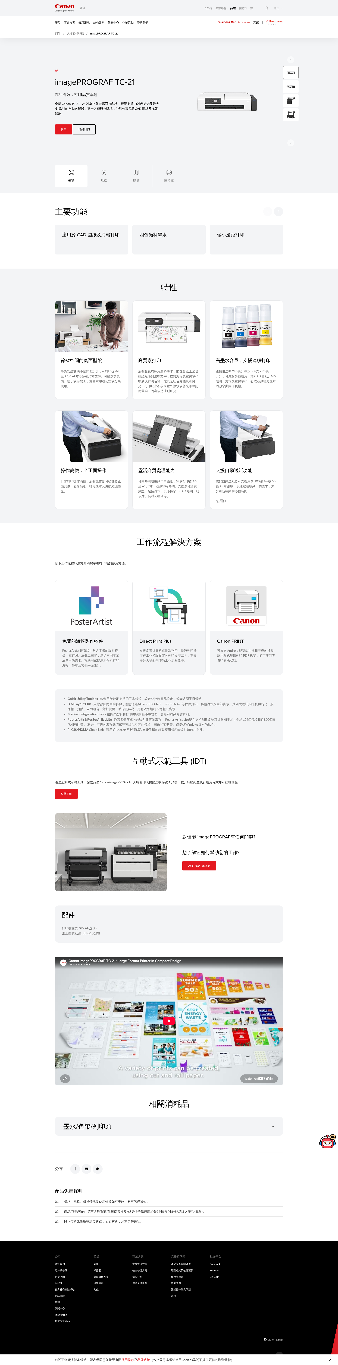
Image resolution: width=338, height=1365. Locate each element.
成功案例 (98, 22)
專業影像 (221, 8)
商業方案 (69, 22)
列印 (96, 1264)
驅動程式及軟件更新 (182, 1270)
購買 (63, 129)
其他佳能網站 (275, 1339)
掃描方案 (137, 1276)
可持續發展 (61, 1270)
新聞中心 (113, 22)
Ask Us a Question (199, 865)
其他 (96, 1289)
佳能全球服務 (139, 1283)
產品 (58, 22)
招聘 (57, 1302)
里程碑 (58, 1283)
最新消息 (84, 22)
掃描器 (97, 1270)
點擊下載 (66, 793)
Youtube (214, 1270)
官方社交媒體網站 (65, 1289)
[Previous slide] (290, 142)
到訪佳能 (60, 1295)
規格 (104, 180)
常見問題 (176, 1283)
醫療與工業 (246, 8)
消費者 (208, 8)
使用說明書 (177, 1276)
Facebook (215, 1264)
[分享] (75, 1169)
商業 (233, 8)
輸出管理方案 (139, 1270)
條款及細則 (61, 1314)
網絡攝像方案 (101, 1276)
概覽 (71, 180)
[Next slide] (290, 59)
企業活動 (128, 22)
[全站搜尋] (266, 8)
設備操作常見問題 (181, 1289)
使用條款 (127, 1360)
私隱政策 (143, 1360)
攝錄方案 (99, 1283)
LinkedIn (214, 1276)
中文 (276, 8)
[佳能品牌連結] (64, 8)
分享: (60, 1168)
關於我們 (60, 1264)
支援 (256, 22)
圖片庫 (169, 180)
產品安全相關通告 (181, 1264)
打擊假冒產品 (62, 1321)
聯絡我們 (142, 22)
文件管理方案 (139, 1264)
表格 (173, 1295)
